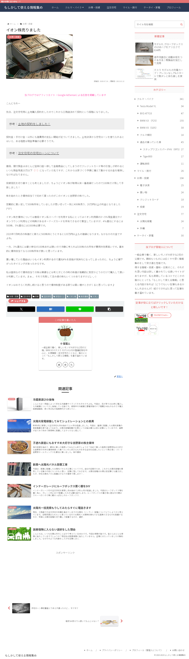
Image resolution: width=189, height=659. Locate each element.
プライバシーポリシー (112, 650)
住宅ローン (60, 296)
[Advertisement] (65, 575)
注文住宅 (26, 296)
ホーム (89, 650)
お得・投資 (13, 296)
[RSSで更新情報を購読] (71, 364)
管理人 (66, 343)
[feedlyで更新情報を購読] (65, 364)
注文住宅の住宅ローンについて (38, 153)
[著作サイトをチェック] (59, 364)
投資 (37, 296)
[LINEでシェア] (80, 309)
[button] (109, 309)
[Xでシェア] (21, 309)
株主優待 (84, 296)
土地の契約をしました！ (34, 124)
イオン (95, 296)
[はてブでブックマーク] (51, 309)
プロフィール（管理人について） (147, 650)
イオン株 (72, 296)
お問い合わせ (178, 650)
